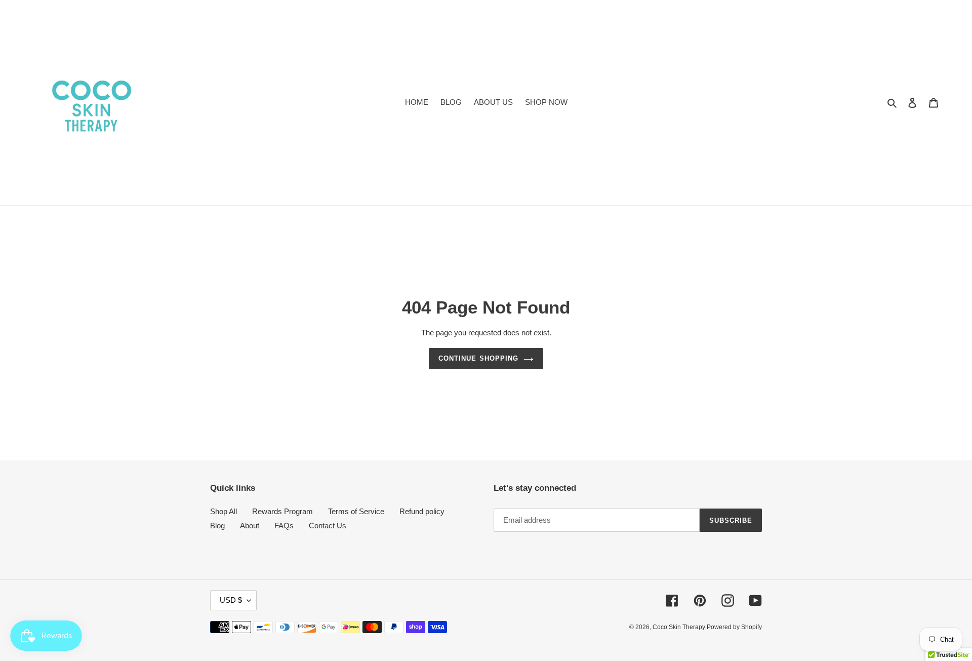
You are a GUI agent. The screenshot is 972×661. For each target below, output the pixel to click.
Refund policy (421, 511)
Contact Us (327, 525)
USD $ (231, 600)
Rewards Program (282, 511)
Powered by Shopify (734, 627)
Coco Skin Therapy (680, 627)
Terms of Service (356, 511)
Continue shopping (478, 358)
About (249, 525)
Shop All (223, 511)
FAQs (284, 525)
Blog (217, 525)
